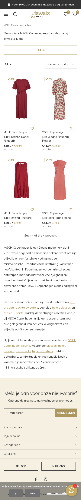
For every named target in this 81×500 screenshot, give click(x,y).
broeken (9, 351)
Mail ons (58, 466)
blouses (66, 307)
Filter (40, 50)
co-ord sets (23, 351)
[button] (5, 14)
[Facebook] (36, 479)
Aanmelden (66, 413)
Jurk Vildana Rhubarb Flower (55, 139)
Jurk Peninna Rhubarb (18, 218)
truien (55, 307)
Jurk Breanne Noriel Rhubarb (16, 139)
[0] (74, 14)
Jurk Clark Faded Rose (56, 218)
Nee (32, 493)
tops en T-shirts (42, 351)
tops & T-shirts (14, 313)
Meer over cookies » (58, 493)
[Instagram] (45, 479)
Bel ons (20, 466)
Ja (16, 493)
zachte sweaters (27, 307)
